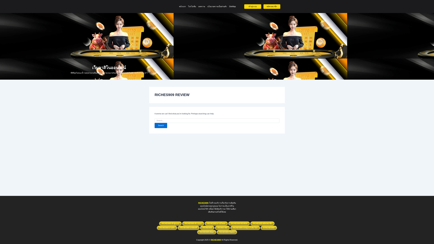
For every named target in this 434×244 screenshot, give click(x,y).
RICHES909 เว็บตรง (226, 232)
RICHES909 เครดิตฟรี (188, 228)
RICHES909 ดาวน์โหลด (216, 223)
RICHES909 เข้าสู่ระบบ (170, 223)
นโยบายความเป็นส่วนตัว (217, 6)
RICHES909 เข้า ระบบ (193, 223)
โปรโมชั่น (192, 6)
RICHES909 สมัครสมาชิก (262, 223)
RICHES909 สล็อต (207, 232)
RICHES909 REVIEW (239, 223)
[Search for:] (217, 121)
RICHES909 (207, 228)
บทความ (201, 6)
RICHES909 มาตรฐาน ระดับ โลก (245, 228)
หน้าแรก (182, 6)
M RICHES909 (268, 228)
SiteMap (232, 6)
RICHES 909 (222, 228)
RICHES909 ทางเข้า (167, 228)
